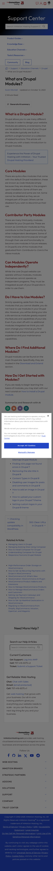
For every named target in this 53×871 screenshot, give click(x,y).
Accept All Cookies (26, 446)
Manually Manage (26, 452)
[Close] (48, 416)
